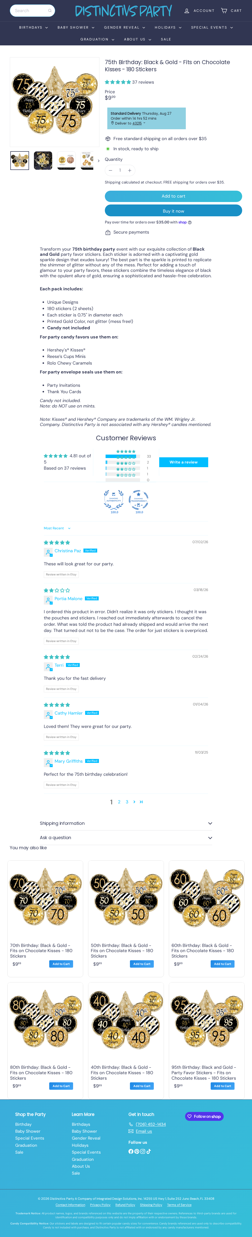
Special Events (210, 27)
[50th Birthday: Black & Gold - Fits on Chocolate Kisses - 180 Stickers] (126, 918)
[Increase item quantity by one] (129, 170)
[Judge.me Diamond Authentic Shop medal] (114, 500)
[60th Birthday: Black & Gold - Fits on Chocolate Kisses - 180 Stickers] (206, 918)
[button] (118, 82)
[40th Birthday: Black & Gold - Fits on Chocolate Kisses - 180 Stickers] (126, 1039)
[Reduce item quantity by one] (110, 170)
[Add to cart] (61, 964)
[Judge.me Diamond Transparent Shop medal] (138, 500)
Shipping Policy (151, 1205)
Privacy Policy (100, 1205)
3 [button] (127, 802)
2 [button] (119, 802)
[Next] (96, 160)
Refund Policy (125, 1205)
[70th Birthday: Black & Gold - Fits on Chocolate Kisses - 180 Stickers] (45, 918)
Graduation (95, 39)
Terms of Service (179, 1205)
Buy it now (173, 211)
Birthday (23, 1124)
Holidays (166, 27)
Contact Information (70, 1205)
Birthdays (31, 27)
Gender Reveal (122, 27)
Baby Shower (74, 27)
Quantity (114, 159)
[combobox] (32, 10)
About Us (135, 39)
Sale (166, 39)
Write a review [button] (184, 462)
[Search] (50, 10)
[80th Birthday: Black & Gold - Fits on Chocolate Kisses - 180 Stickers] (45, 1039)
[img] (57, 543)
